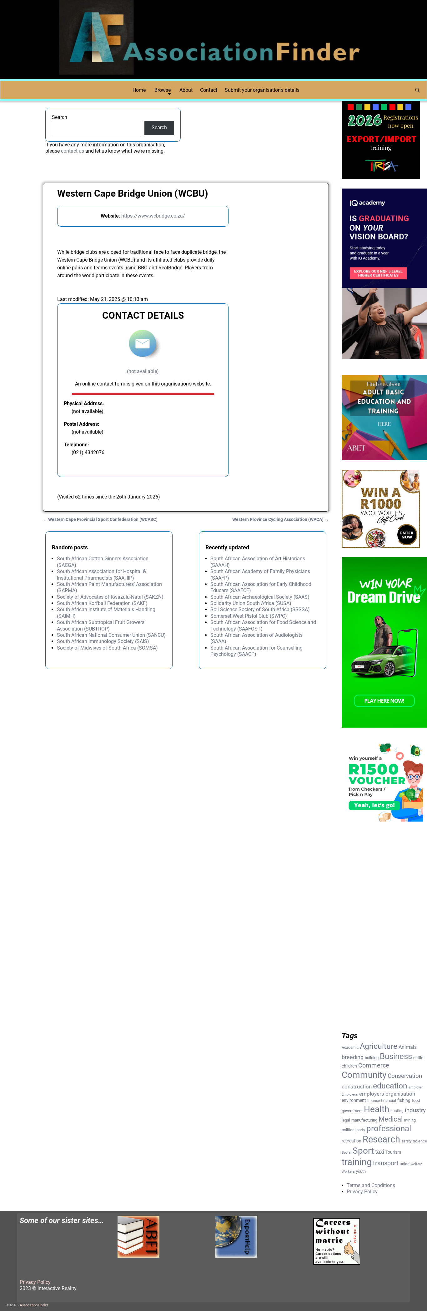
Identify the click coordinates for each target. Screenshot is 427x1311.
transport (386, 1163)
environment (354, 1100)
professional (388, 1128)
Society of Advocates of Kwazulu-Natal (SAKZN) (110, 597)
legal (346, 1120)
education (390, 1085)
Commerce (373, 1065)
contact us (72, 151)
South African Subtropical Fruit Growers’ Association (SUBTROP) (101, 625)
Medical (391, 1119)
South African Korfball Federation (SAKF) (102, 603)
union (404, 1164)
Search (59, 117)
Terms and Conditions (371, 1185)
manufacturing (364, 1120)
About (186, 90)
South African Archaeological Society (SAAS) (259, 597)
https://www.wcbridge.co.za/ (153, 216)
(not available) (143, 371)
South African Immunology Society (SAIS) (103, 641)
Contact (208, 90)
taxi (379, 1151)
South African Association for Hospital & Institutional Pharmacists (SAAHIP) (101, 574)
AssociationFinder (34, 1305)
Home (139, 90)
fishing (403, 1100)
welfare (416, 1164)
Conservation (405, 1076)
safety (406, 1141)
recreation (351, 1140)
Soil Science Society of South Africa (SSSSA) (260, 609)
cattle (418, 1057)
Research (381, 1139)
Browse (162, 90)
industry (415, 1110)
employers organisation (387, 1094)
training (357, 1162)
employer (416, 1087)
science (420, 1141)
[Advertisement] (276, 307)
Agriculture (378, 1046)
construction (357, 1086)
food (416, 1100)
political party (353, 1129)
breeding (353, 1057)
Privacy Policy (362, 1192)
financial (388, 1100)
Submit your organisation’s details (262, 90)
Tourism (393, 1152)
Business (396, 1056)
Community (364, 1075)
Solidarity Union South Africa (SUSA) (250, 603)
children (349, 1065)
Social (346, 1153)
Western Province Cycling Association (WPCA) (280, 519)
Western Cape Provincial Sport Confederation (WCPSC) (100, 519)
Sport (363, 1151)
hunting (397, 1111)
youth (361, 1171)
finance (373, 1100)
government (352, 1110)
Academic (350, 1047)
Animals (408, 1047)
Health (376, 1109)
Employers (350, 1094)
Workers (348, 1172)
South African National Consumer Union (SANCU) (111, 635)
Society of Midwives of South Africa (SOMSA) (107, 648)
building (372, 1057)
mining (410, 1120)
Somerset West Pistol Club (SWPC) (248, 616)
